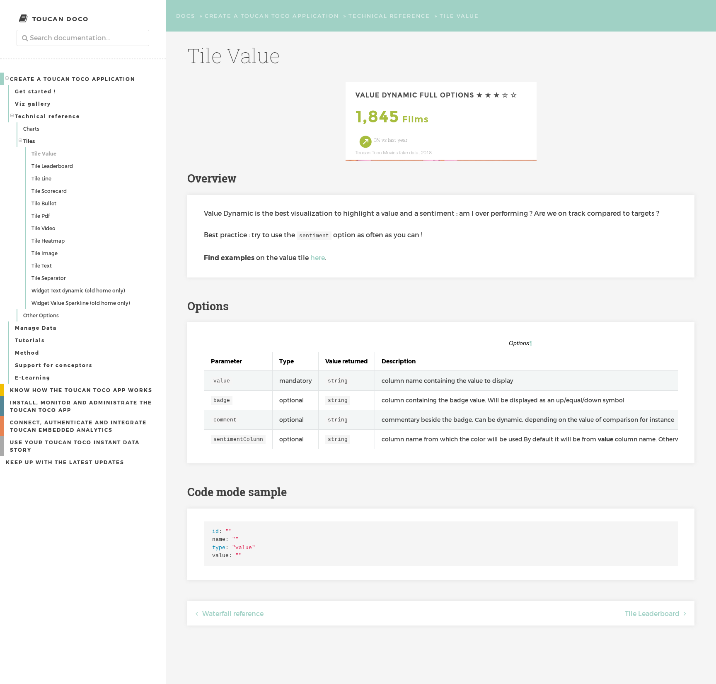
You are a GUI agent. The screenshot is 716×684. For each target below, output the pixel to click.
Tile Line (41, 178)
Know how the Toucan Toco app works (81, 390)
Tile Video (43, 228)
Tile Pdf (40, 216)
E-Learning (33, 377)
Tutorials (30, 340)
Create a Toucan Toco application (72, 79)
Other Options (41, 315)
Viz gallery (33, 104)
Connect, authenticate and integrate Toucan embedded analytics (78, 426)
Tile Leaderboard (52, 166)
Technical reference (47, 116)
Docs (185, 15)
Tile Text (41, 265)
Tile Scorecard (49, 191)
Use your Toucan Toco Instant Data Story (75, 446)
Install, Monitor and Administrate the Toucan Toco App (81, 406)
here (317, 257)
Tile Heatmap (48, 240)
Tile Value (43, 153)
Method (27, 352)
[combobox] (83, 38)
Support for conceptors (53, 365)
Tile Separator (48, 278)
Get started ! (35, 91)
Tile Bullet (43, 203)
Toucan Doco (60, 18)
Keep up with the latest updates (65, 462)
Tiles (29, 141)
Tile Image (44, 253)
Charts (31, 128)
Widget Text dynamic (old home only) (78, 290)
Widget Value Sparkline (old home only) (80, 303)
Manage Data (36, 328)
